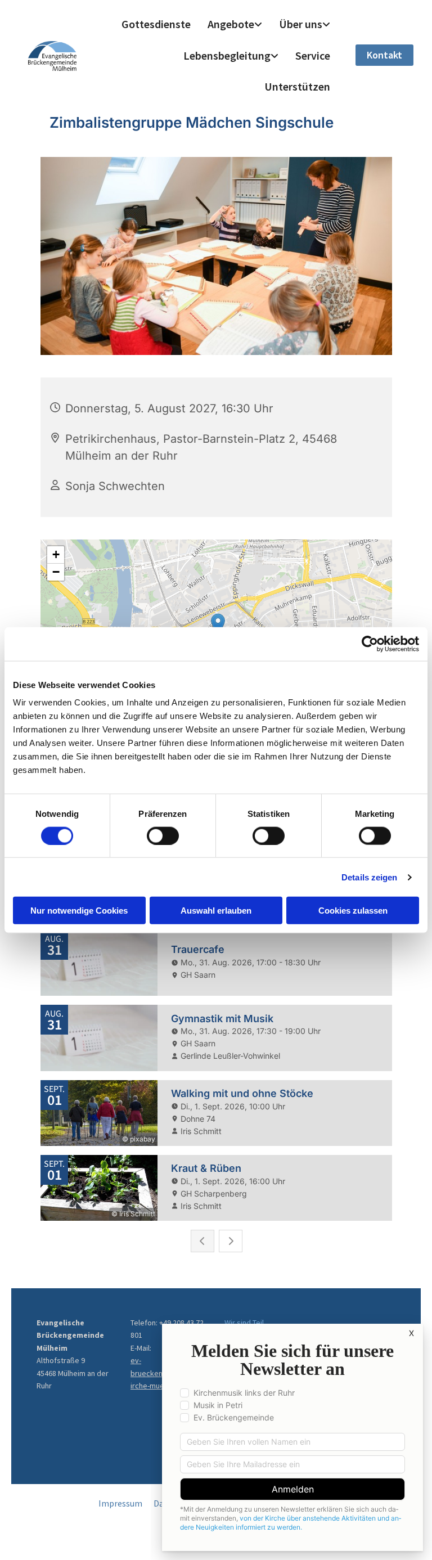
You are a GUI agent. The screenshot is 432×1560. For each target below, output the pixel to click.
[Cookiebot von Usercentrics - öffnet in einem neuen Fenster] (370, 643)
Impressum (120, 1503)
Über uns (300, 24)
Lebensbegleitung (227, 55)
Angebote (231, 24)
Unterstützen (297, 86)
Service (312, 55)
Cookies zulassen (353, 910)
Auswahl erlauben (216, 910)
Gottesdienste (156, 24)
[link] (235, 24)
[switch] (163, 835)
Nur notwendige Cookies (79, 910)
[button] (384, 55)
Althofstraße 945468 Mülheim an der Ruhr (73, 1373)
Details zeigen (369, 877)
